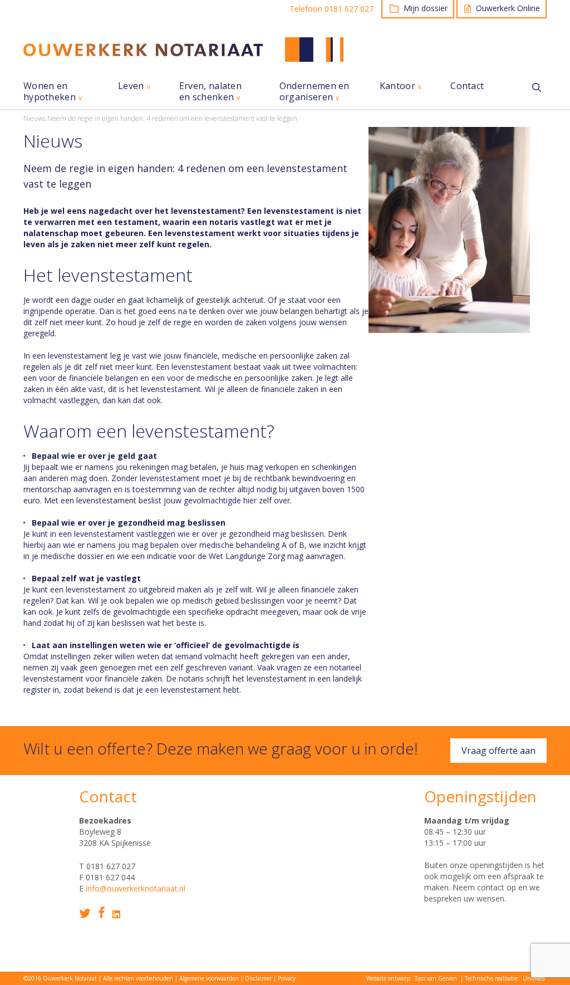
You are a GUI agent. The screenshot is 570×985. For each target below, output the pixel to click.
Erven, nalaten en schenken (210, 91)
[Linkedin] (116, 914)
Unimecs (534, 978)
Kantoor (397, 86)
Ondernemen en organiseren (314, 91)
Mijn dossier (426, 8)
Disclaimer (258, 978)
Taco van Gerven (436, 978)
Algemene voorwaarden (209, 978)
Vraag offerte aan (498, 750)
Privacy (287, 978)
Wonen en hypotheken (49, 91)
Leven (131, 86)
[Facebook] (102, 912)
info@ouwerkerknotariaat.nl (135, 888)
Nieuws (34, 118)
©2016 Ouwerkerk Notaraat (60, 978)
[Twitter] (85, 913)
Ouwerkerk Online (508, 8)
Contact (467, 86)
